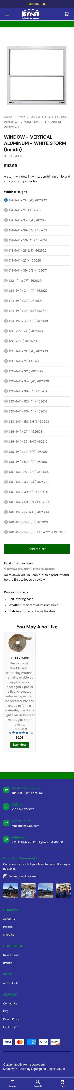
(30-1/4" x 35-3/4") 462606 (29, 381)
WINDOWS (31, 122)
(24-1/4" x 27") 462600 (25, 301)
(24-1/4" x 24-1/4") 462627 (28, 291)
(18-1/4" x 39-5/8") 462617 (28, 270)
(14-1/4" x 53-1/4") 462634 (28, 240)
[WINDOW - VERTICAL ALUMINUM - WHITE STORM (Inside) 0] (37, 76)
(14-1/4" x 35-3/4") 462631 (28, 220)
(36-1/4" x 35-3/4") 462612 (28, 441)
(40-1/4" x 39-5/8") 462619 (28, 492)
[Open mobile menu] (7, 14)
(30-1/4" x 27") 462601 (25, 361)
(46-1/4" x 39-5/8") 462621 (28, 522)
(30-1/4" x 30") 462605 (26, 371)
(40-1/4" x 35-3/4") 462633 (28, 482)
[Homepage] (37, 14)
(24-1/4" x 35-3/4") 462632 (28, 311)
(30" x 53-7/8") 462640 (26, 331)
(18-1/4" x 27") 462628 (25, 260)
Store (21, 117)
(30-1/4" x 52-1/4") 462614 (28, 401)
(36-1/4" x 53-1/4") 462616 (28, 462)
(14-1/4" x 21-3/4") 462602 (28, 200)
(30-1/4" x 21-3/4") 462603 (28, 351)
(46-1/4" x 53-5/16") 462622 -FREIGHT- (38, 532)
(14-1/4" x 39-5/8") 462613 (28, 230)
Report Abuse (57, 1069)
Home (8, 117)
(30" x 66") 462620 (23, 341)
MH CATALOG (40, 117)
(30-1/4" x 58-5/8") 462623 (29, 422)
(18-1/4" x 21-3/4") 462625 (28, 250)
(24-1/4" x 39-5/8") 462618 (28, 321)
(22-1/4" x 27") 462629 (25, 281)
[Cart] (67, 14)
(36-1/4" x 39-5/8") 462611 (28, 452)
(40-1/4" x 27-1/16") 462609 (29, 472)
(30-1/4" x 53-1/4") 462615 (28, 411)
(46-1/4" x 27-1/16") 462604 (29, 512)
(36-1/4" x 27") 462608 (25, 432)
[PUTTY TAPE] (19, 643)
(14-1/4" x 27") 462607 (25, 210)
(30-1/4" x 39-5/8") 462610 (28, 391)
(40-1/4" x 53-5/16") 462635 (29, 502)
